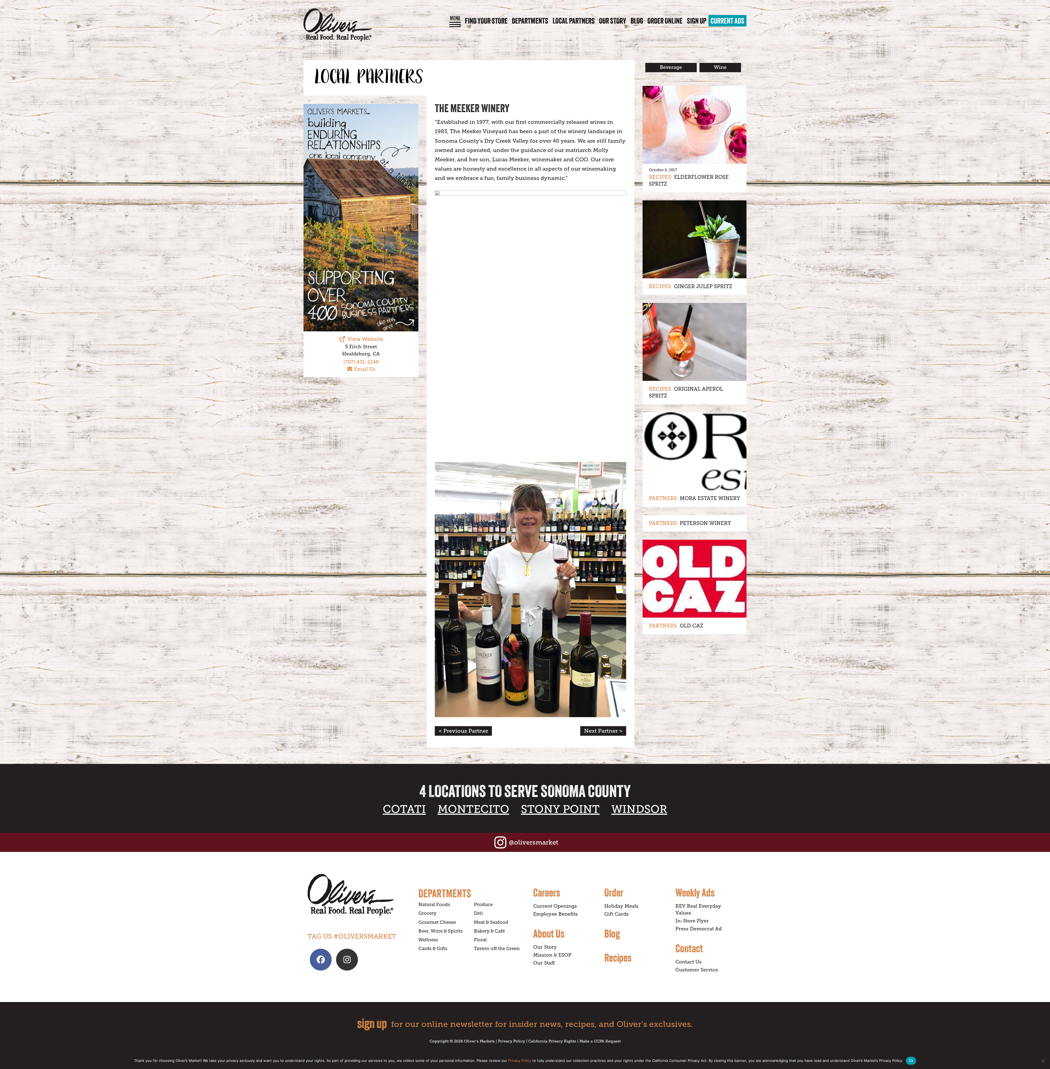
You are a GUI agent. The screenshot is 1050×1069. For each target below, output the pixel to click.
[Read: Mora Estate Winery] (694, 451)
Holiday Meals (621, 906)
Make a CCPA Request (600, 1041)
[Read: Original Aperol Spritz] (694, 342)
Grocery (427, 913)
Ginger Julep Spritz (703, 286)
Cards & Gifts (432, 948)
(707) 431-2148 (361, 362)
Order (613, 892)
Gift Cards (616, 914)
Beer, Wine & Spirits (440, 931)
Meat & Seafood (491, 922)
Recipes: (661, 177)
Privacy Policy (511, 1041)
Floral (480, 939)
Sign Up (696, 20)
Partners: (663, 498)
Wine (720, 67)
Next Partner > (603, 731)
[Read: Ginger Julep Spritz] (694, 239)
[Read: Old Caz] (694, 579)
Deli (478, 913)
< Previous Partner (463, 731)
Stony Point (560, 809)
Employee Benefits (555, 914)
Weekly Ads (694, 892)
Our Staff (544, 963)
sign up (372, 1023)
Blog (637, 20)
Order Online (665, 20)
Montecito (473, 809)
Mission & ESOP (552, 955)
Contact (689, 948)
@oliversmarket (533, 842)
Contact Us (688, 962)
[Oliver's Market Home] (359, 895)
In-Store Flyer (692, 921)
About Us (548, 933)
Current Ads (727, 20)
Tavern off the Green (497, 948)
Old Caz (691, 626)
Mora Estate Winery (710, 498)
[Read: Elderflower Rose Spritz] (694, 125)
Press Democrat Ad (698, 928)
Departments (530, 20)
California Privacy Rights (552, 1041)
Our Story (612, 20)
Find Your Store (486, 20)
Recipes (617, 957)
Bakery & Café (489, 931)
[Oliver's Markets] (338, 24)
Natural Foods (434, 904)
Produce (483, 904)
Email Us (364, 369)
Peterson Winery (705, 523)
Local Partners (574, 20)
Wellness (428, 939)
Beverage (671, 67)
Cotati (404, 809)
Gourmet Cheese (437, 922)
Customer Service (696, 969)
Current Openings (555, 906)
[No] (1043, 1061)
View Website (364, 339)
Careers (546, 892)
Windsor (639, 809)
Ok (911, 1060)
